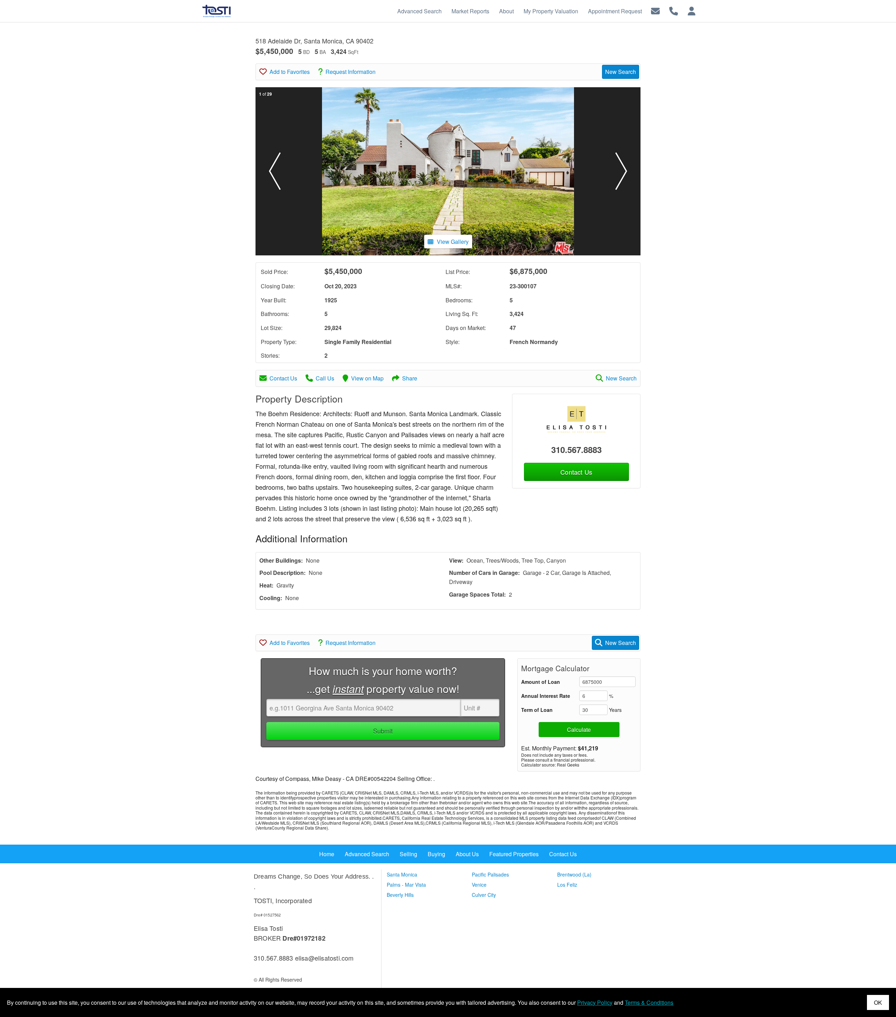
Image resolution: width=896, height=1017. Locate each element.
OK (878, 1002)
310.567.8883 (576, 449)
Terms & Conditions (649, 1002)
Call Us (325, 378)
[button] (274, 171)
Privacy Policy (594, 1002)
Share (409, 378)
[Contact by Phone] (673, 10)
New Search (620, 72)
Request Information (351, 72)
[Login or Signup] (691, 10)
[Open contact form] (655, 10)
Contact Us (283, 378)
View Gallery (453, 242)
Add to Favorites (290, 72)
